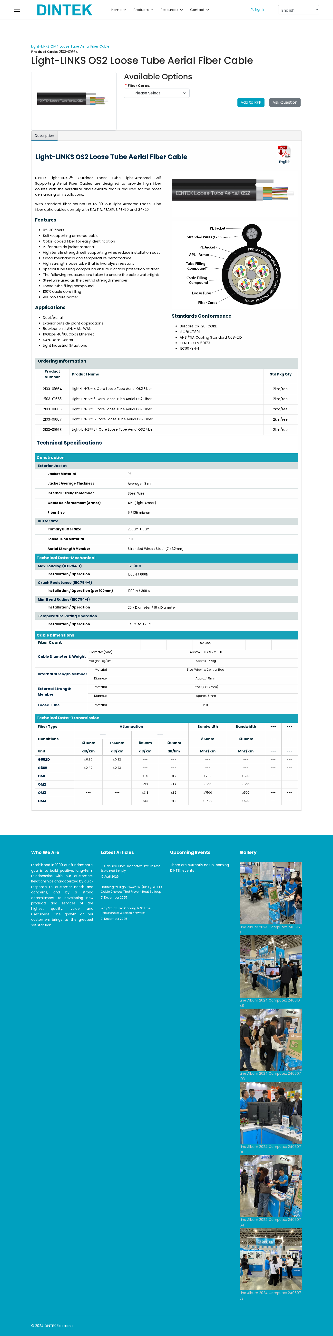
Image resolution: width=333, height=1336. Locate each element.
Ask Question (285, 102)
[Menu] (17, 10)
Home (116, 9)
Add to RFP (251, 102)
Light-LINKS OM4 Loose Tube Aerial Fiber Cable (70, 46)
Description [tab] (44, 135)
